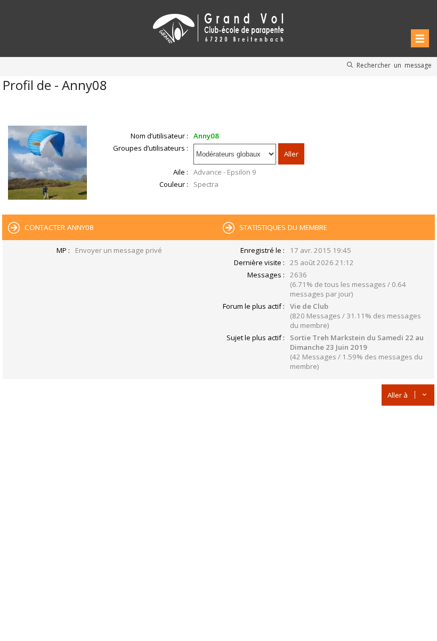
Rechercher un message (394, 65)
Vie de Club (309, 306)
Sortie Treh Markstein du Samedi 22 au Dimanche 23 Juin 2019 (357, 342)
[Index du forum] (218, 26)
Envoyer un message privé (118, 250)
